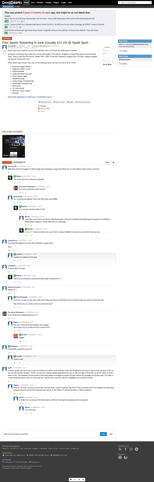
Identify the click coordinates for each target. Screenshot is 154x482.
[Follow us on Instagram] (131, 450)
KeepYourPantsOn (14, 287)
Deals (26, 2)
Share (42, 111)
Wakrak (18, 176)
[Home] (12, 2)
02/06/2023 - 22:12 (29, 287)
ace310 (24, 335)
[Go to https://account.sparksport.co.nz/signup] (107, 53)
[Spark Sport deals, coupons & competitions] (13, 146)
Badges (35, 448)
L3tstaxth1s (12, 266)
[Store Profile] (23, 155)
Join (70, 2)
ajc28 (9, 368)
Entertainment (8, 6)
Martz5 (27, 217)
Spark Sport (59, 102)
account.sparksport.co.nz (41, 46)
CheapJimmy (12, 240)
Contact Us (14, 448)
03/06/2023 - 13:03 (26, 346)
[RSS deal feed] (120, 450)
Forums (40, 2)
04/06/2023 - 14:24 (31, 397)
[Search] (150, 2)
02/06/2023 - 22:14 (44, 186)
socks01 (13, 46)
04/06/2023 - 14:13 (27, 385)
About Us (5, 448)
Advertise (27, 448)
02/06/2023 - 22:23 (27, 322)
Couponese (35, 462)
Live (33, 2)
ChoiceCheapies (21, 462)
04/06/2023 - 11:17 (20, 368)
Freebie (17, 6)
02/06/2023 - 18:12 (25, 166)
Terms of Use (53, 448)
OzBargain (8, 462)
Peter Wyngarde (21, 297)
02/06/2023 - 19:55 (30, 254)
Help (21, 448)
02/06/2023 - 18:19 (26, 240)
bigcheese (14, 346)
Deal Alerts (43, 448)
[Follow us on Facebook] (125, 450)
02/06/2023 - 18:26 (30, 176)
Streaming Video (83, 102)
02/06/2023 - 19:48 (31, 196)
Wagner (16, 322)
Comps (48, 2)
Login (63, 2)
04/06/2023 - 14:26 (39, 407)
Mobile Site (75, 448)
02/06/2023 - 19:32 (24, 266)
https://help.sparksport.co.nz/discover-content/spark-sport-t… (30, 97)
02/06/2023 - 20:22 (38, 217)
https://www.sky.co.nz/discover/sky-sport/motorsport (33, 304)
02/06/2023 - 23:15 (36, 297)
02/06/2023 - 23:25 (35, 335)
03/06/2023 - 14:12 (30, 356)
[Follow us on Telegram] (136, 450)
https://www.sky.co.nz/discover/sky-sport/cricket (31, 327)
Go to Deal (107, 64)
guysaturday (18, 196)
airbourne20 (12, 166)
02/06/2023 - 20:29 (41, 229)
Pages (56, 2)
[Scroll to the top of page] (71, 479)
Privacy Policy (64, 448)
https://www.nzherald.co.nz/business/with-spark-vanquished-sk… (38, 279)
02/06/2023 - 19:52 (35, 206)
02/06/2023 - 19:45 (30, 275)
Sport (71, 102)
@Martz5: (28, 232)
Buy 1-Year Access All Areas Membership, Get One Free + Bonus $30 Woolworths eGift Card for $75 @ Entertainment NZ (49, 19)
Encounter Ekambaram (27, 186)
